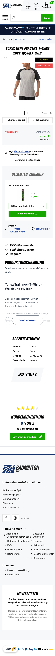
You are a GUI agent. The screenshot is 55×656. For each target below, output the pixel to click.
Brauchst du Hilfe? (45, 39)
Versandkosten (22, 151)
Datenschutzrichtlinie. (27, 620)
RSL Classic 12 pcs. (19, 185)
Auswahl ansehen (35, 31)
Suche (47, 17)
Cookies (25, 518)
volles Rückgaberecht (17, 230)
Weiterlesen (28, 320)
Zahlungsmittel (43, 229)
